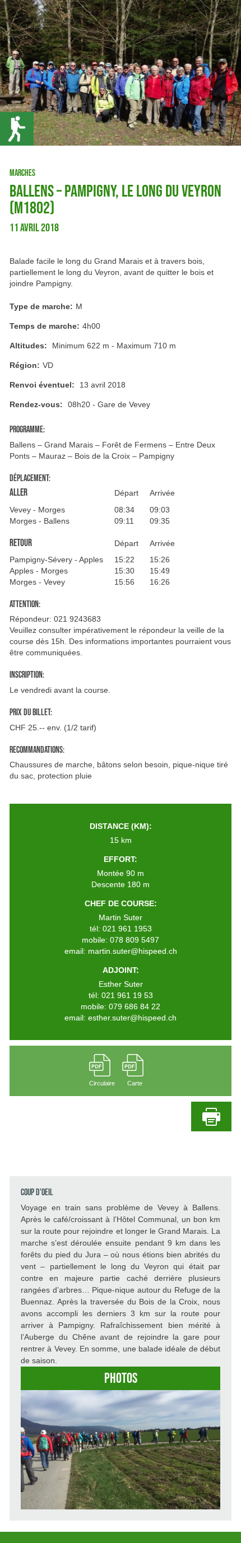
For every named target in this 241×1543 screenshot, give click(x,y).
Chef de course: (121, 903)
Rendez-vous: (36, 404)
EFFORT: (120, 859)
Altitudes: (28, 345)
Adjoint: (121, 970)
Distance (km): (121, 826)
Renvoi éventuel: (42, 384)
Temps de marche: (45, 325)
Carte (134, 1083)
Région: (25, 365)
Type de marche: (41, 306)
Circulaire (102, 1083)
